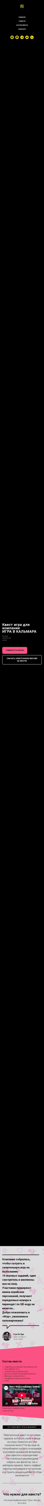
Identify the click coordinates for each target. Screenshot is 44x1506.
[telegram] (22, 37)
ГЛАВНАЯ (22, 17)
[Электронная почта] (27, 37)
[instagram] (12, 37)
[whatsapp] (17, 37)
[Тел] (32, 37)
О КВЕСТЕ (22, 21)
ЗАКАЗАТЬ (22, 29)
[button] (14, 650)
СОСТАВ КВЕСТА (22, 25)
